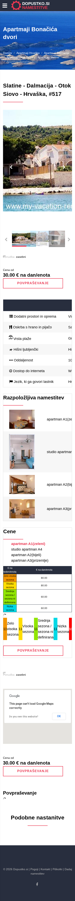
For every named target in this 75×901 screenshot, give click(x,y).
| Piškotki (56, 869)
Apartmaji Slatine (48, 57)
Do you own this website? (23, 716)
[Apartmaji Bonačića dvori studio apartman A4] (22, 452)
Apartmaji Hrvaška (28, 52)
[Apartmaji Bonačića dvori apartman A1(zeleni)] (22, 419)
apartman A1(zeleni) (28, 544)
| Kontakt (44, 869)
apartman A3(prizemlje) (29, 560)
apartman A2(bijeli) (26, 555)
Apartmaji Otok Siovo (20, 57)
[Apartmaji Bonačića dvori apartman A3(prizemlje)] (22, 509)
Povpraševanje (33, 283)
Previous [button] (11, 167)
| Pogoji (33, 869)
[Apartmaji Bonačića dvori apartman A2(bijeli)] (22, 484)
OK (59, 716)
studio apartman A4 (26, 549)
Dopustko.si (36, 5)
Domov (7, 52)
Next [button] (64, 167)
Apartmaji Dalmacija (56, 52)
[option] (37, 160)
